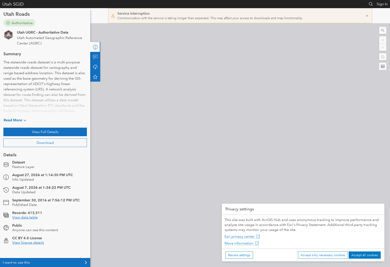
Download (45, 142)
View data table (25, 217)
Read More (13, 120)
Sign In (382, 4)
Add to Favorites (95, 77)
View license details (28, 242)
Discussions (95, 57)
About (95, 47)
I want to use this (16, 262)
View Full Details (45, 132)
